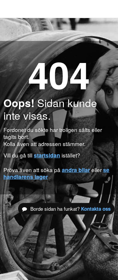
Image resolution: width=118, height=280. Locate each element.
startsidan (47, 155)
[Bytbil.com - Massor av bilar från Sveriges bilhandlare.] (13, 9)
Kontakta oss (96, 208)
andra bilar (76, 170)
